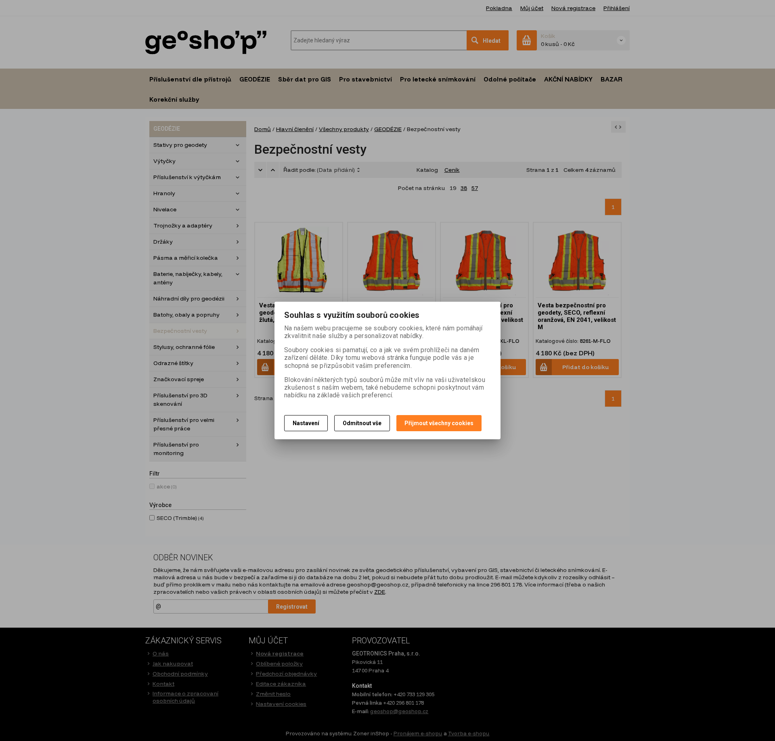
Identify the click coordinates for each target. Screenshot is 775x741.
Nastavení (306, 423)
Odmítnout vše (362, 423)
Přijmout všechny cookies (438, 423)
